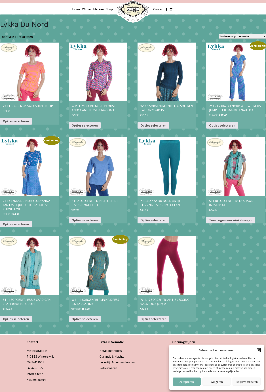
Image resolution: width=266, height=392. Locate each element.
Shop (109, 9)
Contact (158, 9)
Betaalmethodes (111, 351)
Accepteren (187, 381)
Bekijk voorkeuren (246, 381)
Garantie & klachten (113, 357)
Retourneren (108, 368)
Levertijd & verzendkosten (117, 362)
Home (76, 9)
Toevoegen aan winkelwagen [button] (230, 220)
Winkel (86, 9)
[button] (259, 350)
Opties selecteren (16, 121)
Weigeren (217, 381)
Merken (98, 9)
